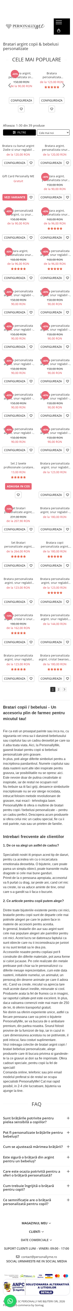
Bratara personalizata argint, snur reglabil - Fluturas (18, 362)
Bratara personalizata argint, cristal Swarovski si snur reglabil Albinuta (55, 657)
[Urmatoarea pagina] (64, 689)
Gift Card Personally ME (18, 176)
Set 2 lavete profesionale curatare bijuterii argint (18, 465)
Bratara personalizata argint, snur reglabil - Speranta (55, 293)
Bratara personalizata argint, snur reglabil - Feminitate (18, 396)
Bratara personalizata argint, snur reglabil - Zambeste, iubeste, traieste (18, 293)
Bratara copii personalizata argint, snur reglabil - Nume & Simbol (54, 544)
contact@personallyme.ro (38, 1257)
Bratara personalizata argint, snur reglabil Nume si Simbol (55, 581)
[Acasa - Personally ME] (25, 26)
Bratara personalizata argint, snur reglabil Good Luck (18, 581)
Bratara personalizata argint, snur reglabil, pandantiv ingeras (55, 617)
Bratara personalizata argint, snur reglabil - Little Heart (55, 510)
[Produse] (59, 23)
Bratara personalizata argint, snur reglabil (52, 75)
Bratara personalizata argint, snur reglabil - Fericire (55, 362)
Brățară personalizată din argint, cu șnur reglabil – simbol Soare (18, 212)
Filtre (21, 132)
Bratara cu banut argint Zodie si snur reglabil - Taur (18, 148)
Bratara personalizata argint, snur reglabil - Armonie (55, 431)
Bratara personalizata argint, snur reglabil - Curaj (55, 396)
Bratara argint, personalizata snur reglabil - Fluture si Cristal (18, 253)
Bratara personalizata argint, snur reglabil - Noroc (18, 327)
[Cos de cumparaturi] (58, 31)
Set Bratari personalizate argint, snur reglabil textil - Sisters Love (18, 544)
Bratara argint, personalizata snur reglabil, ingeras (55, 148)
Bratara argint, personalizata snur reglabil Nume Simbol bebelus (21, 75)
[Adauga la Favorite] (21, 109)
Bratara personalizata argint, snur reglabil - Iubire (55, 327)
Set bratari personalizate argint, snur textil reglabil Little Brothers (18, 510)
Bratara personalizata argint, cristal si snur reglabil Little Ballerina (18, 617)
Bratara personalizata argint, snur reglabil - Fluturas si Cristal (55, 253)
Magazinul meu (35, 1223)
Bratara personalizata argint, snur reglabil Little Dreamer (55, 465)
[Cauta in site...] (58, 39)
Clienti (35, 1232)
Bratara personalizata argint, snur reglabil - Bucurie (18, 431)
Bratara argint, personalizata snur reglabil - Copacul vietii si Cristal (54, 212)
